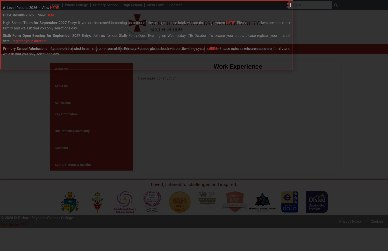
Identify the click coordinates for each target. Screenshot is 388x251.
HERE (50, 15)
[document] (194, 125)
